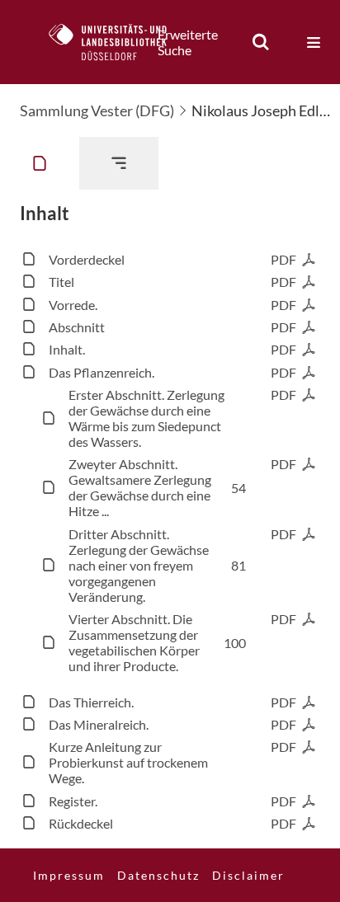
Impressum (69, 875)
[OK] (260, 42)
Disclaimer (248, 875)
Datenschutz (158, 875)
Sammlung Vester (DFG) (97, 110)
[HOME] (116, 42)
